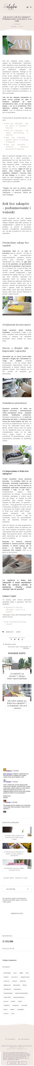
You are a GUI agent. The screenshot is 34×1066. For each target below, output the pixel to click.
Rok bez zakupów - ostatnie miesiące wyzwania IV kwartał (17, 146)
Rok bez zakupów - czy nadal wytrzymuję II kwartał (17, 132)
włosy (5, 1009)
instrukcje (15, 977)
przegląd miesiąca (19, 997)
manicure (23, 981)
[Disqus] (17, 741)
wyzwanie (24, 1005)
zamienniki (20, 1009)
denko (21, 973)
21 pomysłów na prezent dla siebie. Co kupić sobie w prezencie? (14, 853)
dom (27, 973)
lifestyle (6, 981)
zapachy (6, 1013)
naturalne (16, 985)
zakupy (18, 632)
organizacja (7, 989)
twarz (20, 1001)
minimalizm (9, 632)
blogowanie (7, 973)
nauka (25, 985)
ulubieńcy (7, 1005)
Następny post (10, 644)
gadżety (6, 977)
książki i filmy (25, 977)
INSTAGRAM (25, 1039)
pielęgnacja (17, 989)
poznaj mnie (7, 997)
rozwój (13, 1001)
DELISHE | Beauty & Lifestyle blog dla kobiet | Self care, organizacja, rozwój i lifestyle (17, 1046)
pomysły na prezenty (21, 993)
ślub (12, 1013)
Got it (22, 1063)
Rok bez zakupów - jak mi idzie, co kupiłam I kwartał (17, 125)
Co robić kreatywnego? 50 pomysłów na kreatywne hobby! (14, 837)
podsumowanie (8, 993)
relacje (6, 1001)
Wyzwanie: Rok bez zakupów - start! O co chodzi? (15, 609)
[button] (24, 4)
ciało (15, 973)
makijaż (14, 981)
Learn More (13, 1063)
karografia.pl (22, 1048)
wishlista (15, 1005)
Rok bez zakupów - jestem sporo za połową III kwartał (17, 139)
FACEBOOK (11, 1039)
